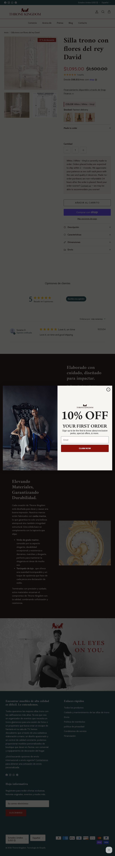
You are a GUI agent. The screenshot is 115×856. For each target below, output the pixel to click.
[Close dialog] (108, 389)
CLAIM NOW (85, 448)
